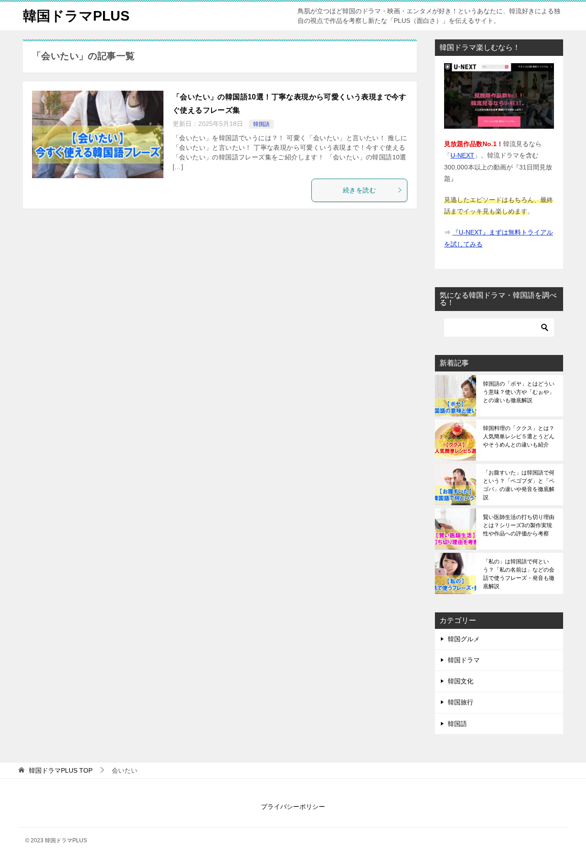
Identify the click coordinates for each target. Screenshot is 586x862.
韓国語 (261, 124)
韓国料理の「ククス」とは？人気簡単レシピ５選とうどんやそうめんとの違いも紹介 (518, 436)
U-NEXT (462, 155)
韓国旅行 (460, 702)
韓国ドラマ (464, 660)
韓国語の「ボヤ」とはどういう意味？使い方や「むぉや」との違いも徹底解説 (518, 392)
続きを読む (359, 190)
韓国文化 (460, 681)
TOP (60, 770)
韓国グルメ (464, 639)
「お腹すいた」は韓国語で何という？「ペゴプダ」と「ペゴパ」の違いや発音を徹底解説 (518, 485)
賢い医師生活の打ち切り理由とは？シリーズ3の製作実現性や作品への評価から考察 (518, 525)
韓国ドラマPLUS (76, 15)
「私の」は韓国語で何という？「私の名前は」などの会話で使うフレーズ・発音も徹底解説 (518, 573)
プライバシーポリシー (293, 806)
